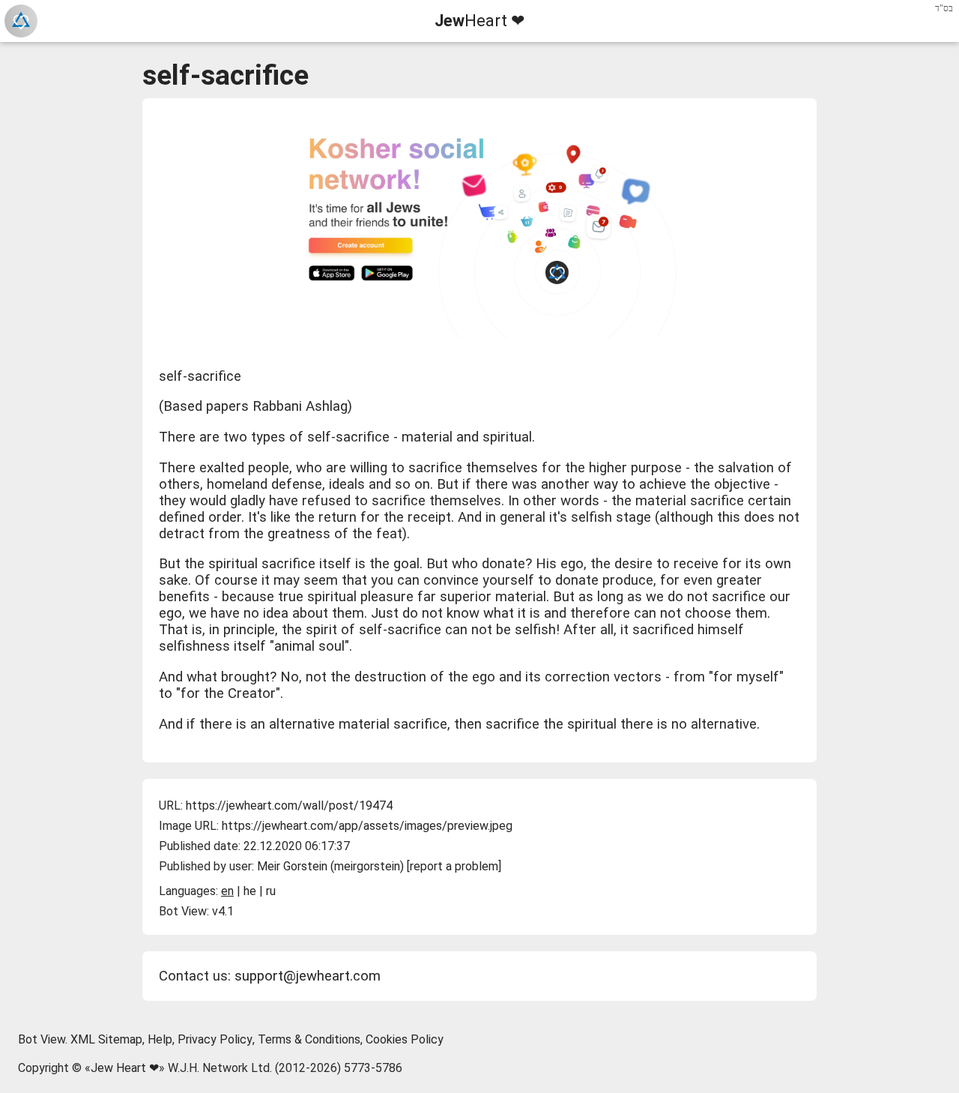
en (227, 891)
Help (160, 1039)
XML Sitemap (106, 1039)
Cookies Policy (405, 1039)
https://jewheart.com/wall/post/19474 (289, 805)
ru (271, 891)
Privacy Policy (215, 1039)
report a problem (454, 866)
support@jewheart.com (308, 976)
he (249, 891)
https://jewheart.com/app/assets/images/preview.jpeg (367, 826)
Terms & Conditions (309, 1039)
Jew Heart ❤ (125, 1068)
